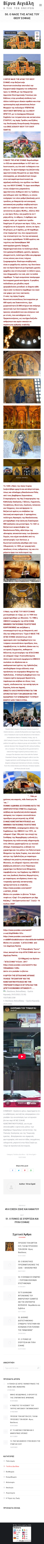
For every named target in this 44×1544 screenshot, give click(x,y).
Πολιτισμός (10, 1461)
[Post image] (9, 1246)
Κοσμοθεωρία (11, 1477)
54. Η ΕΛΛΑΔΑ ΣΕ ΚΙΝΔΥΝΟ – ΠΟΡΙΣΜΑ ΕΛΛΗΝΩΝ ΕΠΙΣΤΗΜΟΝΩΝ (29, 1280)
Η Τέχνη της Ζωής (13, 1498)
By (31, 1154)
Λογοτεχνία (10, 1493)
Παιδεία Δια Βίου (11, 33)
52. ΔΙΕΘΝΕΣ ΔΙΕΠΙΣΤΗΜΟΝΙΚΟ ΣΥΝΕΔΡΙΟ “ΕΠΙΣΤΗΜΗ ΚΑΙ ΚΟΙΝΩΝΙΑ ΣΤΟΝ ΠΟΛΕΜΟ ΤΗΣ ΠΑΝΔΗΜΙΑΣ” (29, 1323)
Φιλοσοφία (10, 1482)
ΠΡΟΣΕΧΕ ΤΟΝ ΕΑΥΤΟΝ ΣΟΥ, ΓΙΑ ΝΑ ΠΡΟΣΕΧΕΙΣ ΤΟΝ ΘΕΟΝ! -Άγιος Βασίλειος (28, 1247)
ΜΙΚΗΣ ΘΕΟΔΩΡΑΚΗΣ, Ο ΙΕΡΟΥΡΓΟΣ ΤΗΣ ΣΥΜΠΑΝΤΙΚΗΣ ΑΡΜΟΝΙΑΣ (23, 1396)
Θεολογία (9, 1488)
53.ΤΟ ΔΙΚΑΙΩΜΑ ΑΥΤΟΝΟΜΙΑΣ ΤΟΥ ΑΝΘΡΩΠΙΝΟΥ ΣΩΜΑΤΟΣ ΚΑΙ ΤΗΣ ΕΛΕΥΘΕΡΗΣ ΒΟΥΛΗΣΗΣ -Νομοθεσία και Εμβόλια (29, 1300)
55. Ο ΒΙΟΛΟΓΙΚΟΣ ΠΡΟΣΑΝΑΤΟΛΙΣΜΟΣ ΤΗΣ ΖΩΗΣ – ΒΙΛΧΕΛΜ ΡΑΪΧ (28, 1264)
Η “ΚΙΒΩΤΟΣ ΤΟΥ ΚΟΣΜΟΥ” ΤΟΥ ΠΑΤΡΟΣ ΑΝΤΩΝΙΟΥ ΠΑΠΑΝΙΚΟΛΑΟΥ (24, 1407)
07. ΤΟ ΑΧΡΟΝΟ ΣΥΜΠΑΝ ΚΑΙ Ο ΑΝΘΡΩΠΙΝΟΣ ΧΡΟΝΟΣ (22, 1431)
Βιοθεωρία (10, 1472)
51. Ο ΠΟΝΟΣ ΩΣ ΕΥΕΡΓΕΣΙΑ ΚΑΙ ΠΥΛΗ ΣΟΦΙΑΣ (27, 1342)
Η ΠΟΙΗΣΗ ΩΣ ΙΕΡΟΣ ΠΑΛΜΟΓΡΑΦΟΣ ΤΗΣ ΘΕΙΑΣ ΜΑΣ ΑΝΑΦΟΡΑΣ (23, 1385)
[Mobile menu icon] (40, 5)
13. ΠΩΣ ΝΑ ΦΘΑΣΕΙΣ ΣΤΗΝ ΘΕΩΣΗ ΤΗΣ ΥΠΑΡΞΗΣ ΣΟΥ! (25, 1442)
